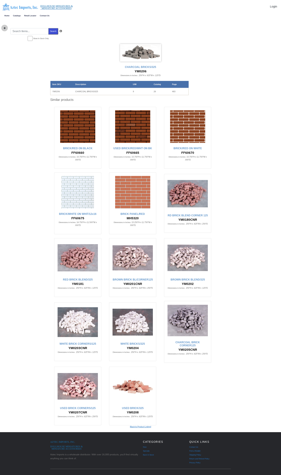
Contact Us (44, 16)
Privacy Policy (195, 463)
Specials (146, 451)
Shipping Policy (195, 455)
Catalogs (17, 16)
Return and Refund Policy (199, 459)
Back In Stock (148, 455)
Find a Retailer (195, 451)
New (145, 447)
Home (6, 16)
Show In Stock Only (41, 38)
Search (53, 31)
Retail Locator (30, 16)
